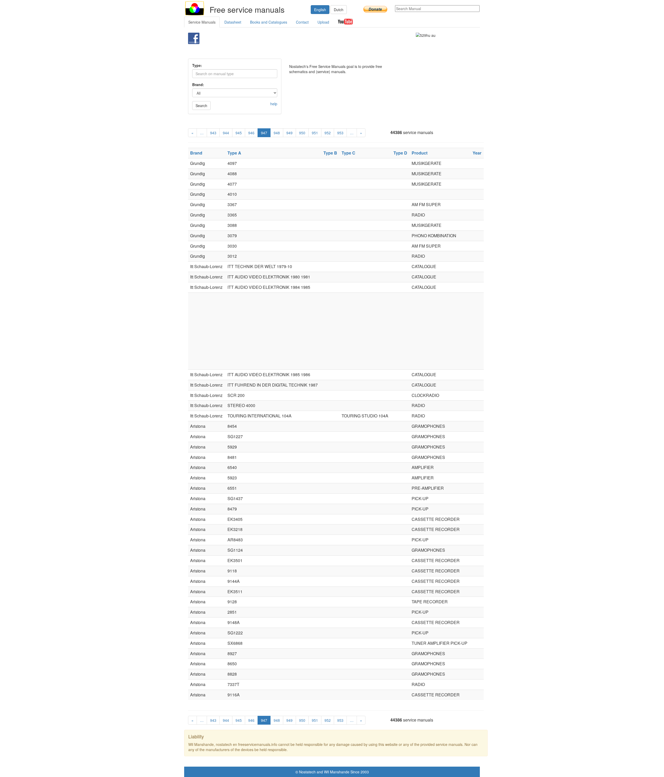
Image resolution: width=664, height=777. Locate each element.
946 (251, 132)
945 (239, 132)
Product (419, 153)
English (320, 9)
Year (477, 153)
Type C (348, 153)
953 (340, 132)
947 (264, 132)
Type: (197, 65)
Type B (330, 153)
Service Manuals (202, 22)
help (273, 103)
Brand (196, 153)
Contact (302, 22)
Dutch (338, 9)
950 (302, 132)
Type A (234, 153)
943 (213, 132)
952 (327, 132)
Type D (400, 153)
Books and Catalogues (268, 22)
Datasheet (232, 22)
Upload (323, 22)
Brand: (198, 84)
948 (277, 132)
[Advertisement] (323, 46)
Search (201, 105)
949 (289, 132)
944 (226, 132)
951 (315, 132)
